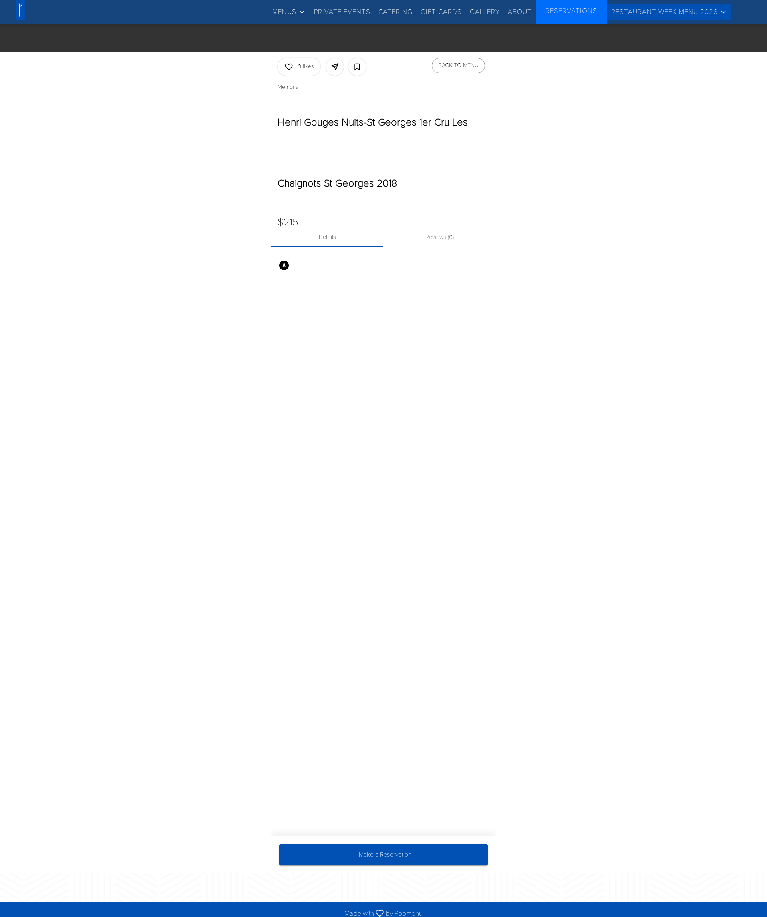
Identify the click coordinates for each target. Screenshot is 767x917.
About (520, 12)
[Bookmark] (357, 67)
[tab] (327, 237)
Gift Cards (441, 12)
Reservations (571, 11)
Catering (395, 12)
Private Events (342, 12)
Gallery (485, 12)
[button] (289, 12)
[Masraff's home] (35, 10)
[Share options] (335, 67)
